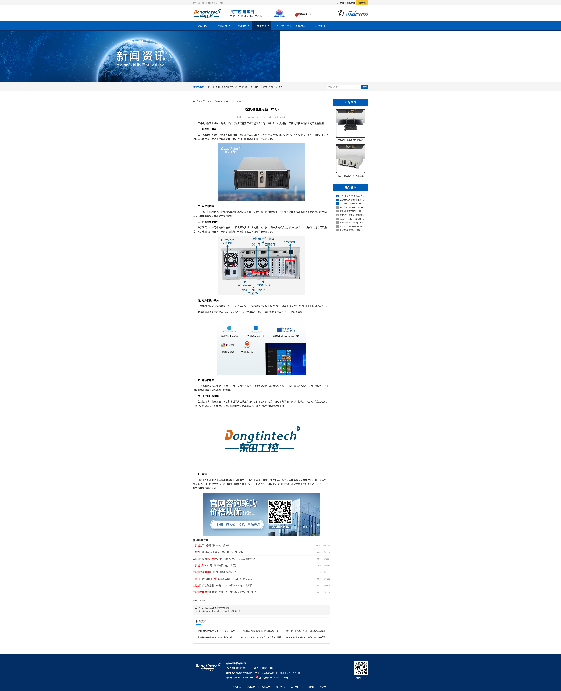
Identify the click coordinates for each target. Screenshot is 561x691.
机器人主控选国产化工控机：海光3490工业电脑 (351, 218)
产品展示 (222, 25)
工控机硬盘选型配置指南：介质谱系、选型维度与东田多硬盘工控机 (351, 196)
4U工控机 (278, 86)
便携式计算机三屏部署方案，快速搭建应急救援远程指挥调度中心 (351, 211)
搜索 (365, 87)
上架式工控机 (267, 86)
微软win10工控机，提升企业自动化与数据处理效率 (222, 611)
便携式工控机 (227, 86)
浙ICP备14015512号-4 (244, 677)
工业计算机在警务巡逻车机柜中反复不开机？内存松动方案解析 (351, 203)
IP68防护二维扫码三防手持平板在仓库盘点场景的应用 (351, 207)
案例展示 (241, 25)
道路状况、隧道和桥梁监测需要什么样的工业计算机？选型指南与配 (351, 215)
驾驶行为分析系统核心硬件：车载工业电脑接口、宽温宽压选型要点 (351, 230)
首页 (209, 101)
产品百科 (228, 101)
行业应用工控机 (213, 86)
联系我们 (351, 2)
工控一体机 (254, 86)
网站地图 (362, 2)
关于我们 (340, 2)
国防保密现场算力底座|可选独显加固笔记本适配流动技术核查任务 (351, 222)
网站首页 (202, 25)
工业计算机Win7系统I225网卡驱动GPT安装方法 (351, 199)
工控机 (238, 101)
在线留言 (300, 25)
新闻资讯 (261, 25)
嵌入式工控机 (241, 86)
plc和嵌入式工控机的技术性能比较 (215, 608)
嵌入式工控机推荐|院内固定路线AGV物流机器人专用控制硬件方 (351, 226)
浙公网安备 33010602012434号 (273, 677)
